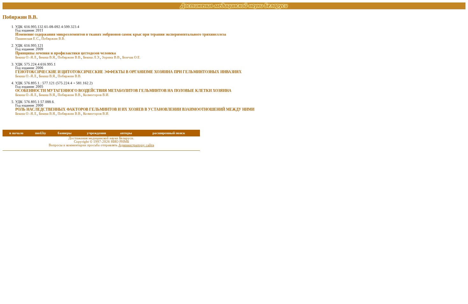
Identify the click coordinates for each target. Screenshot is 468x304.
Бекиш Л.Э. (91, 57)
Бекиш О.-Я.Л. (26, 57)
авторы (126, 133)
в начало (16, 133)
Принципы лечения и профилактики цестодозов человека (65, 53)
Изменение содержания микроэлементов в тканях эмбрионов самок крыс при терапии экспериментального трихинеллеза (120, 34)
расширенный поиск (168, 133)
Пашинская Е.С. (27, 38)
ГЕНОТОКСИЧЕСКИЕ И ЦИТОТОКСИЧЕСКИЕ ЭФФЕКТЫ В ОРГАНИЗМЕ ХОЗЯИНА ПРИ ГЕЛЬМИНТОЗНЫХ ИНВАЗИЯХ (128, 72)
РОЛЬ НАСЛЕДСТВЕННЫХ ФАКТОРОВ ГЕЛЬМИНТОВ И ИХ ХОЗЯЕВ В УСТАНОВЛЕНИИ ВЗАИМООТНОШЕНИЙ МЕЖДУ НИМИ (134, 109)
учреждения (96, 133)
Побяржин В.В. (53, 38)
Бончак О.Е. (131, 57)
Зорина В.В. (111, 57)
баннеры (65, 133)
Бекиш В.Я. (47, 57)
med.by (40, 133)
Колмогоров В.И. (96, 95)
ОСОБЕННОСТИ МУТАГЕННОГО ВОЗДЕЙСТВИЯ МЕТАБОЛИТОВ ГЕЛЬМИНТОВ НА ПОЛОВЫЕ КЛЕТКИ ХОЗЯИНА (123, 90)
